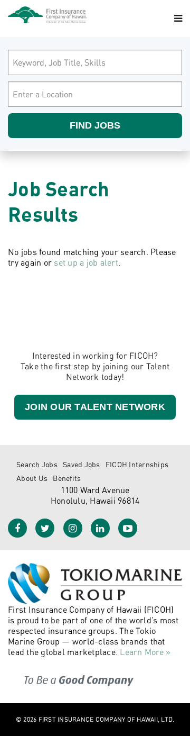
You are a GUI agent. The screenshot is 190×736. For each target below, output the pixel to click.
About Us (32, 478)
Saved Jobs (81, 464)
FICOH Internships (137, 464)
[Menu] (178, 18)
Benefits (67, 478)
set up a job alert (86, 262)
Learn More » (145, 652)
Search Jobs (37, 464)
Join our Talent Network (95, 407)
